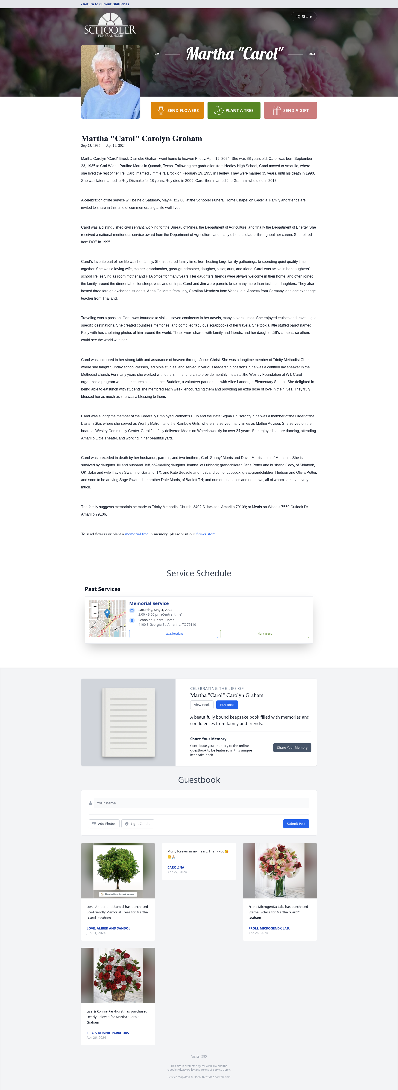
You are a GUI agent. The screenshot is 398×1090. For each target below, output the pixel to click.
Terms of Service (211, 1070)
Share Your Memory (292, 747)
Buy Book (227, 705)
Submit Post (296, 823)
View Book (202, 705)
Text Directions (173, 634)
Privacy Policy (186, 1070)
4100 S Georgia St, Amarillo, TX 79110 (167, 624)
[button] (107, 614)
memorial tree (136, 533)
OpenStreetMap (204, 1077)
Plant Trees (265, 634)
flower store (206, 533)
